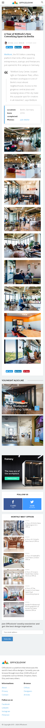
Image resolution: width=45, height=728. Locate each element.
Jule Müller (25, 119)
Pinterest (5, 715)
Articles (27, 695)
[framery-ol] (22, 472)
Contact (5, 695)
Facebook (6, 704)
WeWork (8, 54)
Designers (28, 691)
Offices (27, 687)
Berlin (21, 43)
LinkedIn (5, 708)
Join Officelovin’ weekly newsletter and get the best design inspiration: (20, 625)
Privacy (5, 691)
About (4, 687)
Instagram (6, 711)
